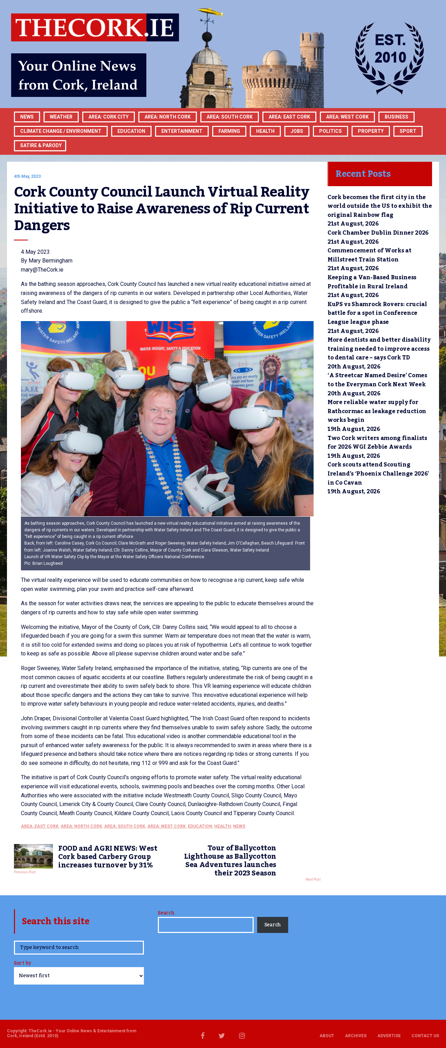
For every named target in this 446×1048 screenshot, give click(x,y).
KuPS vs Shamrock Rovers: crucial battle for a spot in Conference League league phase (377, 313)
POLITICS (330, 131)
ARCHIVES (356, 1036)
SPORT (408, 131)
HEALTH (265, 131)
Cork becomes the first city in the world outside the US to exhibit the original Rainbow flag (380, 206)
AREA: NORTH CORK (81, 826)
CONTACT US (425, 1036)
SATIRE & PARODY (41, 145)
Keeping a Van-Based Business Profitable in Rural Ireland (372, 282)
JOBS (297, 131)
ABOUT (327, 1036)
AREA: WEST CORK (347, 117)
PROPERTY (371, 131)
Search (166, 913)
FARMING (229, 131)
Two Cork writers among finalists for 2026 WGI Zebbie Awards (377, 443)
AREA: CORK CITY (109, 117)
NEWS (239, 826)
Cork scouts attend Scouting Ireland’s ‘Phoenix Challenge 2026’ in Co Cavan (378, 473)
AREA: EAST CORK (289, 117)
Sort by (22, 963)
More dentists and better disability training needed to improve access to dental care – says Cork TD (379, 348)
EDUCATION (131, 131)
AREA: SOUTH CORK (124, 826)
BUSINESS (396, 117)
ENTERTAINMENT (181, 131)
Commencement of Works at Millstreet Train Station (369, 255)
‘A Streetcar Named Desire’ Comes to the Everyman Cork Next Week (377, 380)
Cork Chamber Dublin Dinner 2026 (378, 232)
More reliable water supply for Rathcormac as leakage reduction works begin (377, 411)
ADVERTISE (389, 1036)
